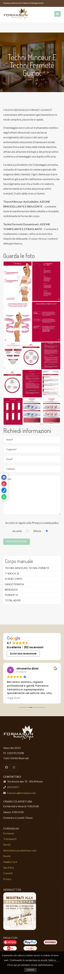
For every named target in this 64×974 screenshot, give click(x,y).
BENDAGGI (11, 589)
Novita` (7, 856)
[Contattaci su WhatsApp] (3, 496)
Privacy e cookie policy (45, 522)
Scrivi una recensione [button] (23, 653)
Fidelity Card (10, 862)
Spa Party (8, 867)
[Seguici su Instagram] (3, 483)
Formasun (8, 833)
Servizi (6, 844)
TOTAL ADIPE (13, 600)
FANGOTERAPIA (14, 584)
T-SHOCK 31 (12, 573)
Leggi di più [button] (13, 698)
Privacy (7, 879)
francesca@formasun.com (21, 793)
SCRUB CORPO (13, 578)
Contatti (8, 873)
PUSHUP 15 (11, 594)
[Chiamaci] (3, 490)
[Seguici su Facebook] (3, 477)
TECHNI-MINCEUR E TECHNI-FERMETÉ (27, 568)
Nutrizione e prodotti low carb (19, 850)
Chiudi (30, 970)
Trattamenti (9, 839)
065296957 (13, 787)
